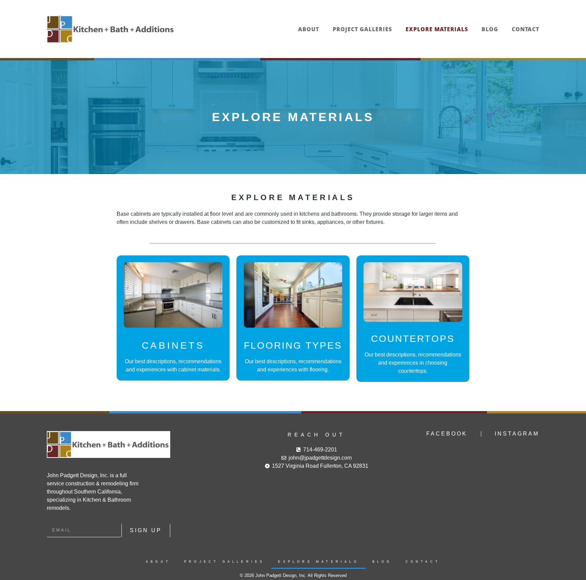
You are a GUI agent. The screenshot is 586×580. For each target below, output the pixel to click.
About (308, 29)
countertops (413, 338)
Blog (490, 29)
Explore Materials (437, 29)
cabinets (173, 345)
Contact (525, 29)
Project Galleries (362, 29)
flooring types (293, 345)
